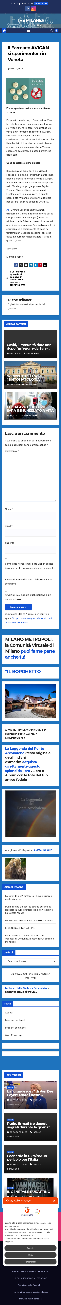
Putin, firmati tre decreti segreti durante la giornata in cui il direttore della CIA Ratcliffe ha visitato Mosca (29, 909)
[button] (52, 30)
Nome (9, 509)
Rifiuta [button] (30, 1255)
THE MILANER (30, 20)
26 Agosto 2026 (19, 1132)
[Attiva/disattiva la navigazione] (28, 31)
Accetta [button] (30, 1248)
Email (9, 526)
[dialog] (30, 1231)
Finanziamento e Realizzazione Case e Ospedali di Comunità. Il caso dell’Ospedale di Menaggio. (29, 938)
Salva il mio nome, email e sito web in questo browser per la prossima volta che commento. (30, 565)
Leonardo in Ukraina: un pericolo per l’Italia (29, 920)
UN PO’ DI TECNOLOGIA (24, 1278)
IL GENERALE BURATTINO (20, 928)
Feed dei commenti (15, 1027)
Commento (12, 451)
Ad (7, 209)
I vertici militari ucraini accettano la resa (30, 1292)
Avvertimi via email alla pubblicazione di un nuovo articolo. (28, 597)
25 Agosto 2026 (19, 1164)
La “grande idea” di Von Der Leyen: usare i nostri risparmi (30, 1094)
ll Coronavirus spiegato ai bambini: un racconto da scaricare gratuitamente (18, 278)
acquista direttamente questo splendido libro (22, 766)
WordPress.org (13, 1035)
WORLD (10, 1087)
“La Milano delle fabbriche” (30, 1285)
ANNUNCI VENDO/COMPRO (24, 1271)
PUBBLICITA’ (43, 1271)
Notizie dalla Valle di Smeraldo (26, 988)
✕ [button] (54, 1200)
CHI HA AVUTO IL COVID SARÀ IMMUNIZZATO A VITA (30, 409)
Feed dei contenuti (15, 1020)
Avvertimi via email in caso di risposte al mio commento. (28, 581)
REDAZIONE (42, 1278)
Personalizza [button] (30, 1261)
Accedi (8, 1012)
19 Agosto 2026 (18, 1197)
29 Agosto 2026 (19, 1100)
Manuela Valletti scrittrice (30, 1299)
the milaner (21, 300)
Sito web (9, 542)
